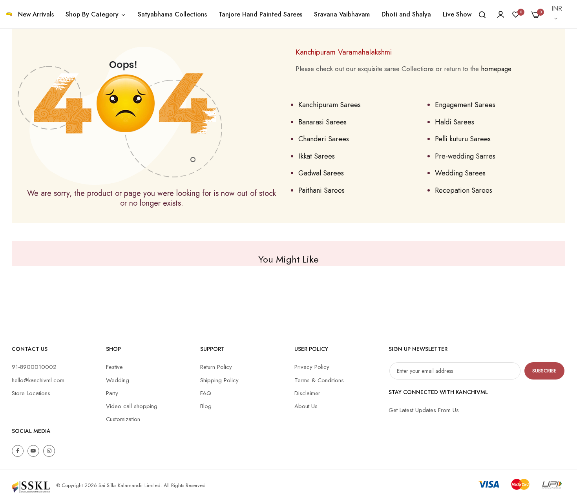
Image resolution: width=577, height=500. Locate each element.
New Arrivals (36, 14)
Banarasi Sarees (322, 122)
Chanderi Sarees (323, 139)
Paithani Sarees (321, 190)
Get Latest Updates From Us (424, 410)
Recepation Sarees (463, 190)
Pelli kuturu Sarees (463, 139)
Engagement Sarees (465, 105)
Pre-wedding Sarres (465, 156)
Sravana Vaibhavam (342, 14)
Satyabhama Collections (172, 14)
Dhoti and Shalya (406, 14)
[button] (557, 14)
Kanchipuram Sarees (329, 105)
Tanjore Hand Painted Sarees (260, 14)
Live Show (457, 14)
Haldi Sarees (454, 122)
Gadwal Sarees (321, 173)
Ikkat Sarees (316, 156)
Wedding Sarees (460, 173)
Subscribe (544, 370)
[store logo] (9, 14)
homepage (496, 68)
